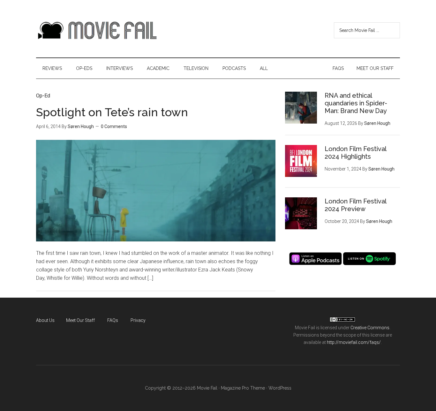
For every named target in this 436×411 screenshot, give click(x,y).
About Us (45, 320)
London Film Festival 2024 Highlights (355, 152)
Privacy (138, 320)
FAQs (112, 320)
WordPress (279, 388)
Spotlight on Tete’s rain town (112, 112)
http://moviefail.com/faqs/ (354, 342)
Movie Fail (96, 30)
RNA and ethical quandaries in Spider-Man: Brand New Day (356, 103)
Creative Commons (369, 327)
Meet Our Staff (80, 320)
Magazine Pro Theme (243, 388)
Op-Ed (43, 96)
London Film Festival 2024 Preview (355, 205)
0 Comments (114, 126)
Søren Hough (81, 126)
